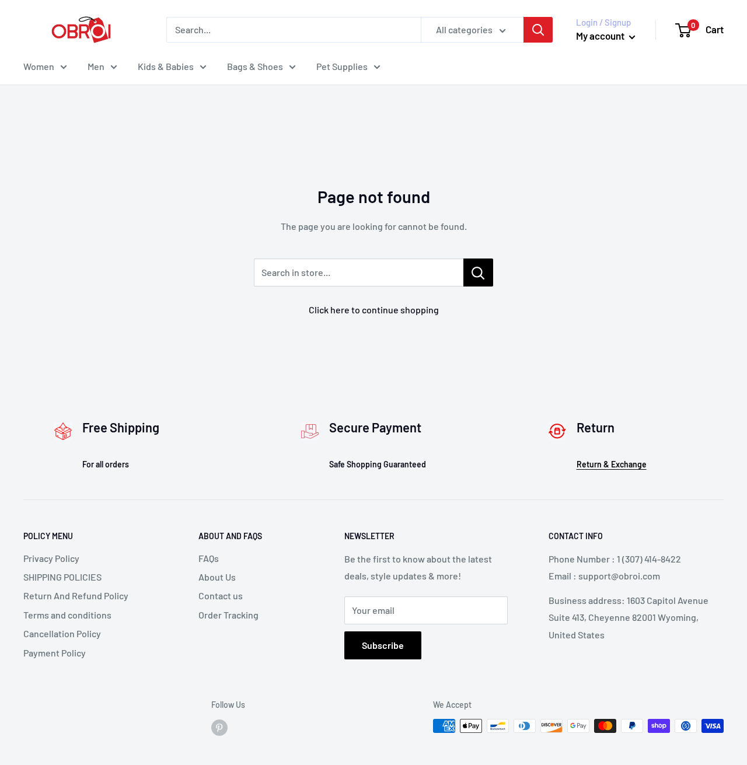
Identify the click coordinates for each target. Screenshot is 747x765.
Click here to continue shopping (374, 309)
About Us (217, 576)
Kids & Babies (166, 66)
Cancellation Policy (62, 633)
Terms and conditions (67, 614)
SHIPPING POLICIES (62, 576)
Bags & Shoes (255, 66)
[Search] (538, 30)
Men (96, 66)
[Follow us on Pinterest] (219, 727)
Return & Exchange (612, 464)
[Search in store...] (478, 273)
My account (601, 35)
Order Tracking (228, 614)
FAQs (208, 558)
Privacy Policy (51, 558)
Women (38, 66)
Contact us (220, 595)
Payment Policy (54, 652)
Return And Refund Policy (75, 595)
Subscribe (383, 645)
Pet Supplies (342, 66)
